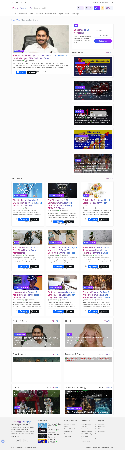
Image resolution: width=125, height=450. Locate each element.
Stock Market (80, 87)
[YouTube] (17, 2)
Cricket (78, 160)
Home (13, 20)
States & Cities (18, 50)
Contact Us (101, 426)
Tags (18, 20)
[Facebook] (12, 2)
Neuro (69, 334)
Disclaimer (101, 429)
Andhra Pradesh (20, 334)
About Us (101, 424)
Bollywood (18, 372)
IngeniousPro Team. (107, 447)
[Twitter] (21, 2)
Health (86, 195)
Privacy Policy (102, 431)
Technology (79, 111)
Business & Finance (82, 136)
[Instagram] (25, 2)
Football (18, 408)
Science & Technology (56, 195)
